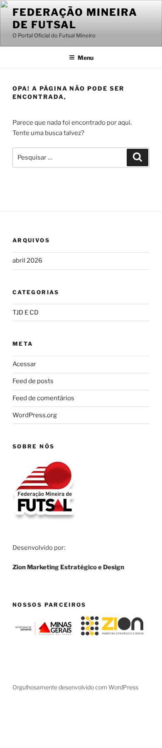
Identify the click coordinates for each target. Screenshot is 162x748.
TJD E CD (25, 312)
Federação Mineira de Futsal (74, 18)
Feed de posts (33, 381)
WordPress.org (34, 415)
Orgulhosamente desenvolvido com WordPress (75, 687)
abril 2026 (27, 260)
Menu (85, 57)
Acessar (24, 364)
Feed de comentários (43, 398)
